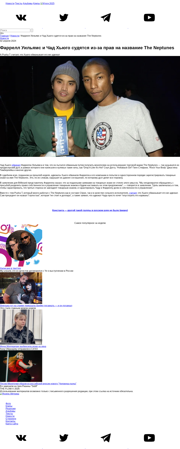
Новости (10, 3)
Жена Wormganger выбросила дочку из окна (23, 346)
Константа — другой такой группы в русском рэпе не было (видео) (90, 210)
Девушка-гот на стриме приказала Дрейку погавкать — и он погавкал (36, 305)
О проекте (11, 418)
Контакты (10, 421)
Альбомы (28, 3)
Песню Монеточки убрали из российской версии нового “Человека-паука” (38, 383)
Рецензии (11, 408)
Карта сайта (12, 424)
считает (133, 193)
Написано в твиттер (10, 268)
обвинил (16, 165)
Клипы (36, 3)
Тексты (18, 3)
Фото (8, 403)
